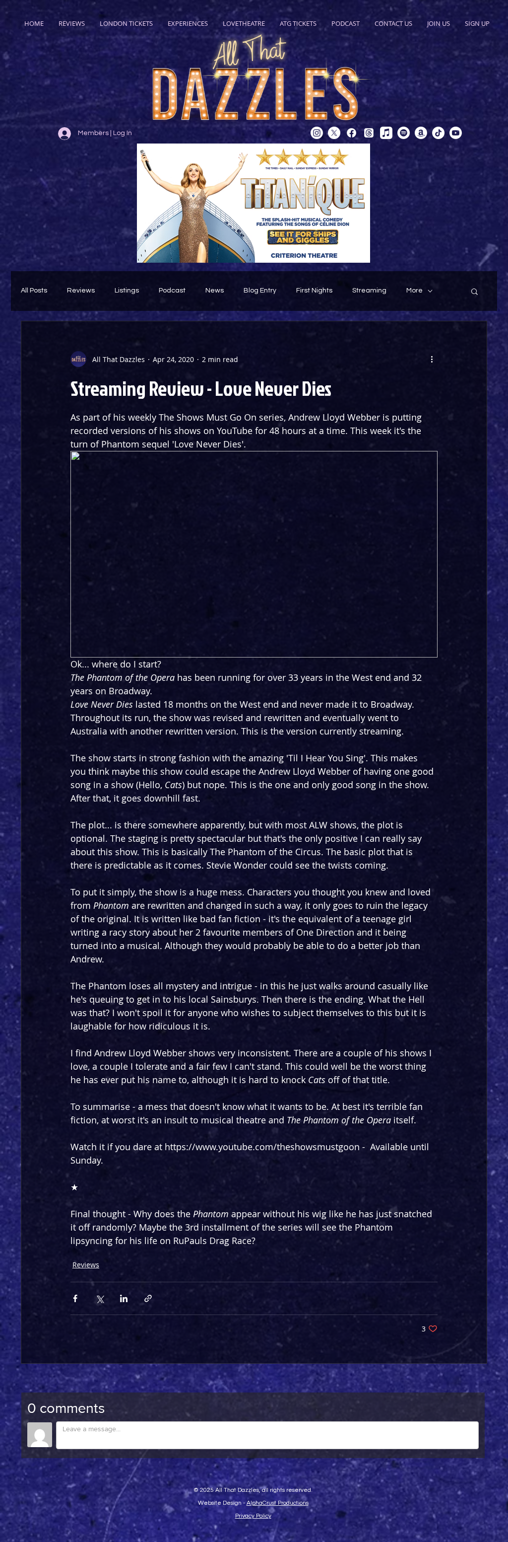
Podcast (172, 290)
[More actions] (432, 359)
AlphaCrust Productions (278, 1503)
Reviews (81, 290)
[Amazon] (421, 133)
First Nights (314, 290)
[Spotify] (403, 133)
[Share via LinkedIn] (123, 1298)
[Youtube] (455, 133)
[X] (334, 133)
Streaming (369, 290)
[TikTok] (438, 133)
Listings (127, 290)
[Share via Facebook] (75, 1298)
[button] (474, 291)
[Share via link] (148, 1298)
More (414, 290)
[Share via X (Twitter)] (99, 1298)
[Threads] (369, 133)
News (214, 290)
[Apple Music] (386, 133)
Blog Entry (260, 290)
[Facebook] (351, 133)
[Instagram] (317, 133)
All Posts (34, 290)
